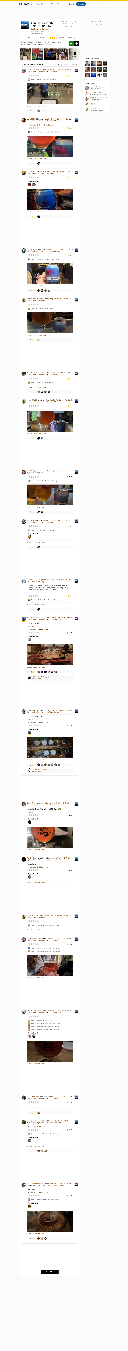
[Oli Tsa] (45, 672)
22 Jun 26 (29, 158)
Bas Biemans (31, 299)
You (77, 65)
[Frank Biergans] (45, 290)
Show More (47, 44)
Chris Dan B (31, 249)
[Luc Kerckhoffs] (42, 1151)
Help (58, 4)
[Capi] (42, 672)
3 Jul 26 (29, 106)
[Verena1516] (42, 438)
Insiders (52, 4)
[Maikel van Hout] (45, 392)
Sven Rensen (32, 938)
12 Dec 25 (29, 335)
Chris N (30, 171)
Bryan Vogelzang (33, 1183)
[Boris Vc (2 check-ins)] (105, 64)
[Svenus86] (38, 290)
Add (76, 43)
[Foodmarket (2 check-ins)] (105, 75)
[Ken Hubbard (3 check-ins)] (93, 64)
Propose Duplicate (96, 25)
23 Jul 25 (29, 433)
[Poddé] (49, 672)
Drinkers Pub (53, 71)
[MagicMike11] (49, 290)
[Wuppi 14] (38, 672)
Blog (37, 4)
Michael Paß (31, 400)
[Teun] (49, 392)
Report (40, 678)
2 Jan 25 (29, 667)
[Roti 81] (55, 764)
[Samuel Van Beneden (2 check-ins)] (99, 69)
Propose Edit (96, 21)
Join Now (81, 4)
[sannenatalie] (38, 1151)
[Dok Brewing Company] (38, 163)
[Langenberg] (49, 764)
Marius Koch (31, 710)
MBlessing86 (31, 915)
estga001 (30, 119)
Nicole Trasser (32, 1011)
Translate (31, 593)
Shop (63, 4)
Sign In (71, 4)
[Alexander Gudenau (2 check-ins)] (99, 64)
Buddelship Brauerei (46, 31)
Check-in (71, 43)
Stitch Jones (31, 803)
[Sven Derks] (38, 1113)
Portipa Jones (32, 858)
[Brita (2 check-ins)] (87, 75)
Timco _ (30, 520)
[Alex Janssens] (45, 1151)
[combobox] (98, 3)
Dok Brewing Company (39, 677)
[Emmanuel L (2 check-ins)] (93, 69)
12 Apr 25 (29, 507)
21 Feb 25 (29, 542)
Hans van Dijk (32, 372)
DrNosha (30, 580)
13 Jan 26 (29, 285)
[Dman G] (42, 512)
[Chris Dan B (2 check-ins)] (105, 69)
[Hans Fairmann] (55, 672)
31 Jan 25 (29, 604)
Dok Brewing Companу (40, 29)
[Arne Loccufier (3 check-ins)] (87, 64)
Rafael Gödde (32, 617)
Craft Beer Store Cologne (45, 125)
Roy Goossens (32, 69)
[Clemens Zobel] (52, 764)
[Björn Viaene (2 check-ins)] (93, 75)
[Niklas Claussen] (52, 672)
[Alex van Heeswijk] (38, 392)
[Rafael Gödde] (59, 764)
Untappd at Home (53, 121)
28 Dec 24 (30, 849)
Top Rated (44, 4)
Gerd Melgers (32, 471)
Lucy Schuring (32, 1121)
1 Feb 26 (29, 212)
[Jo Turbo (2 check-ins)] (87, 69)
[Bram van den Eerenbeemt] (38, 111)
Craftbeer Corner (55, 619)
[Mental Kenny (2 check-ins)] (99, 75)
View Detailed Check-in (39, 106)
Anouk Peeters (32, 1096)
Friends (72, 65)
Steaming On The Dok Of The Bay (59, 69)
